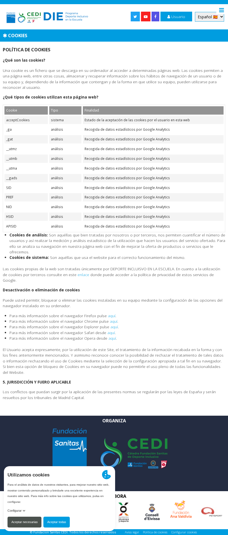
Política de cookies (155, 532)
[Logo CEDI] (134, 453)
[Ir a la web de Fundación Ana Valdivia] (181, 506)
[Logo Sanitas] (69, 449)
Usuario (177, 16)
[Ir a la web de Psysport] (211, 509)
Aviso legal (132, 532)
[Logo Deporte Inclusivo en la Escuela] (47, 16)
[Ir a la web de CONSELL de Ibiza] (151, 509)
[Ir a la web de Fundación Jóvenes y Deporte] (123, 509)
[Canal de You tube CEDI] (145, 16)
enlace (83, 274)
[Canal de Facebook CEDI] (155, 16)
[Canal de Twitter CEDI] (135, 16)
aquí (111, 315)
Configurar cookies (184, 532)
